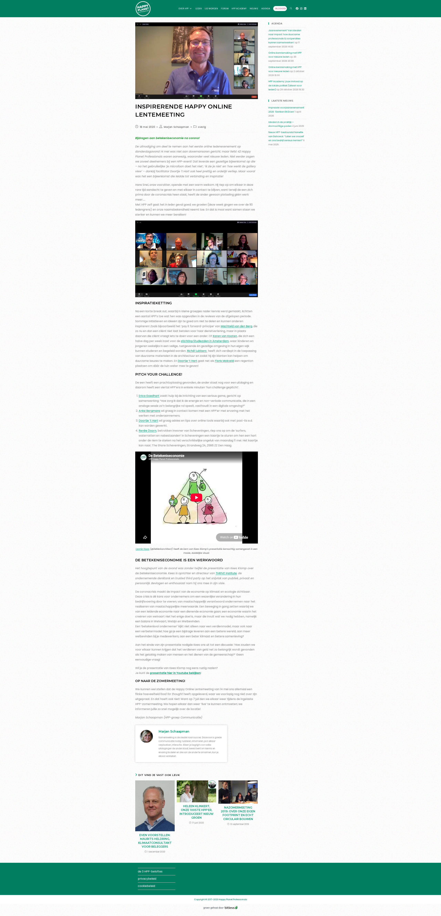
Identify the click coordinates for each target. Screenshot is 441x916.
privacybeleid (147, 879)
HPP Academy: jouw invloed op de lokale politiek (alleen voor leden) (285, 85)
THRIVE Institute (226, 573)
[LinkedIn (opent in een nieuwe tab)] (305, 8)
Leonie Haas (142, 549)
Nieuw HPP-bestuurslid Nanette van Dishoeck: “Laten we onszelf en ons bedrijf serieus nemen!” (286, 136)
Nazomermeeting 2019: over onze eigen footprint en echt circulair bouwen (238, 813)
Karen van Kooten (225, 336)
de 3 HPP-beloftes (150, 871)
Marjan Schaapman (176, 127)
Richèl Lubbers (197, 351)
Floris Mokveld (224, 361)
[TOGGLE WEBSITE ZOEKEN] (291, 8)
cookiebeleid (146, 886)
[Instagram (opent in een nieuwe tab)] (301, 8)
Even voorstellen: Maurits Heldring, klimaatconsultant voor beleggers (155, 840)
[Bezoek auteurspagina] (146, 736)
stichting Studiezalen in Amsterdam (205, 341)
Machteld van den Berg (236, 326)
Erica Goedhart (149, 396)
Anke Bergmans (149, 411)
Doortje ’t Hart (187, 361)
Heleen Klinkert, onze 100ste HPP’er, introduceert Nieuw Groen (196, 812)
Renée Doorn (147, 431)
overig (202, 127)
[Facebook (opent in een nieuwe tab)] (297, 8)
